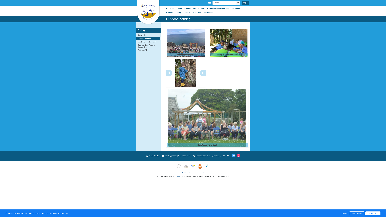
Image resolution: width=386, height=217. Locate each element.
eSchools (177, 176)
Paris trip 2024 (143, 50)
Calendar (169, 12)
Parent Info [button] (196, 12)
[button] (169, 73)
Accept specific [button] (357, 213)
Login (245, 3)
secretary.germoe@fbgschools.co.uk (177, 156)
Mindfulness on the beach (147, 42)
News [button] (180, 8)
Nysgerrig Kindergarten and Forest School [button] (223, 8)
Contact (187, 12)
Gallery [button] (178, 12)
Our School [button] (170, 8)
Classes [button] (187, 8)
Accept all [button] (372, 213)
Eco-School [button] (208, 12)
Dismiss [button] (345, 213)
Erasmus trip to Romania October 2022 (146, 46)
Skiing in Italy (142, 35)
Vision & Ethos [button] (199, 8)
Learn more (64, 213)
